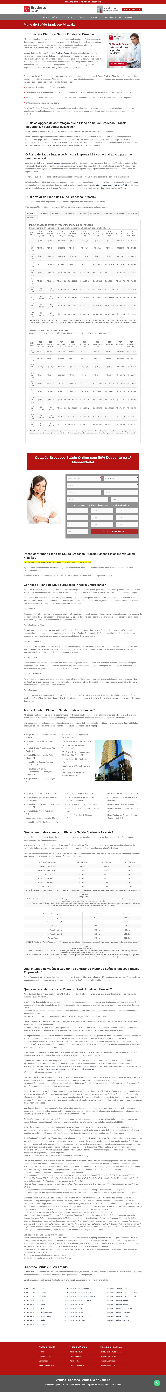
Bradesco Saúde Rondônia (118, 1300)
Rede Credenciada (112, 17)
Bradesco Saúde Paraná (77, 1312)
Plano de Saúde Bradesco (36, 1272)
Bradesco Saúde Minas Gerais (79, 1300)
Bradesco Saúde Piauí (76, 1320)
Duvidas (94, 17)
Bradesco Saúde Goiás (35, 1320)
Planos (81, 17)
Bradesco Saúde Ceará (35, 1308)
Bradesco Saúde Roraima (117, 1304)
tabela (29, 202)
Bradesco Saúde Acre (35, 1289)
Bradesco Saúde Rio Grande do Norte (122, 1293)
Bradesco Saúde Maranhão (78, 1289)
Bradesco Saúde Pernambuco (79, 1316)
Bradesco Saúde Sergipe (117, 1316)
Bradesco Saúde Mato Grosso (79, 1293)
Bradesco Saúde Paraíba (77, 1308)
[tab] (31, 213)
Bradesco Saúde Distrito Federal (39, 1312)
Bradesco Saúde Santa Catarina (120, 1308)
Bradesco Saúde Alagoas (36, 1293)
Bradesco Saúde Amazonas (37, 1300)
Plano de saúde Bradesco (49, 163)
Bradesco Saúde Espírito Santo (38, 1316)
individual (85, 568)
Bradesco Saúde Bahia (35, 1304)
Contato (129, 17)
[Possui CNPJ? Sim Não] (121, 478)
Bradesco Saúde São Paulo (118, 1312)
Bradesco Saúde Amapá (36, 1296)
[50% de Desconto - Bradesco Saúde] (35, 9)
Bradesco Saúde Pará (75, 1304)
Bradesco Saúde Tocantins (118, 1320)
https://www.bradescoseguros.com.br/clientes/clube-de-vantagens (67, 1069)
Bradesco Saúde (49, 17)
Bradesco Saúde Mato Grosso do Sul (81, 1296)
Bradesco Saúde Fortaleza (37, 1324)
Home (35, 17)
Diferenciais (67, 17)
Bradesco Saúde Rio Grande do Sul (121, 1296)
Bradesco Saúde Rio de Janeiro (120, 1289)
